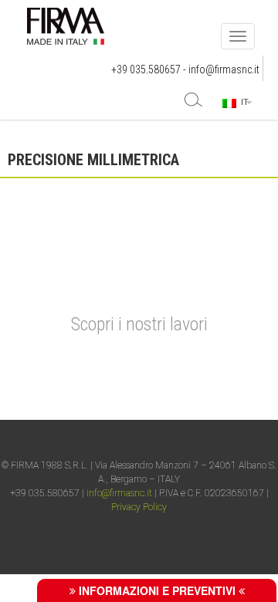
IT (242, 102)
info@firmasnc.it (223, 69)
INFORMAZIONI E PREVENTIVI (157, 590)
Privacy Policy (139, 507)
